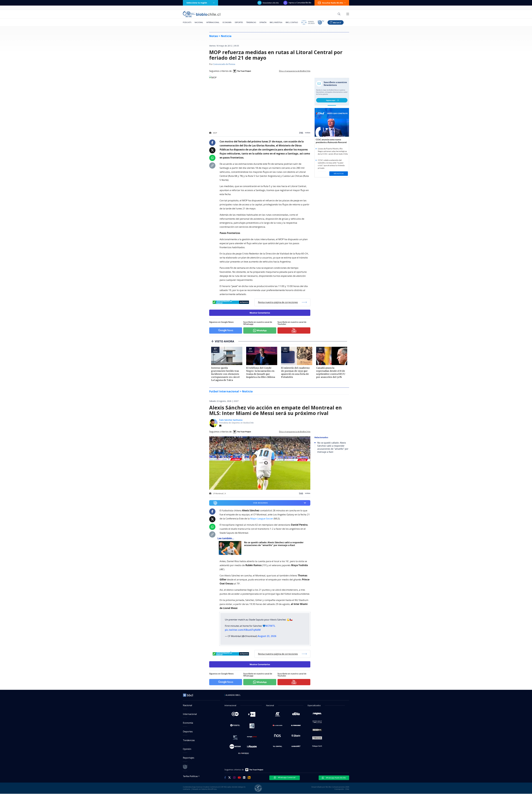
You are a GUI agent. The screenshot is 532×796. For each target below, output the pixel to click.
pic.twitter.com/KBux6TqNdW (243, 629)
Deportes (239, 22)
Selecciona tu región (196, 2)
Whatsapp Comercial (286, 777)
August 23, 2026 (267, 636)
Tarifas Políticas (190, 776)
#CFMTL (270, 625)
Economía (227, 22)
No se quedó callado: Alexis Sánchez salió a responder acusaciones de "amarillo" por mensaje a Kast (274, 544)
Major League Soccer (261, 518)
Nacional (199, 22)
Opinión (262, 22)
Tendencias (251, 22)
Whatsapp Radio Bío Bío (335, 777)
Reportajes (188, 757)
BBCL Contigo (292, 22)
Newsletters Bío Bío (271, 3)
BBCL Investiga (276, 22)
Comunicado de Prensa (224, 64)
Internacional (212, 22)
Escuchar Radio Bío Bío (332, 3)
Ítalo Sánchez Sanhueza (230, 420)
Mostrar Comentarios (260, 313)
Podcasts (187, 22)
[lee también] (231, 548)
